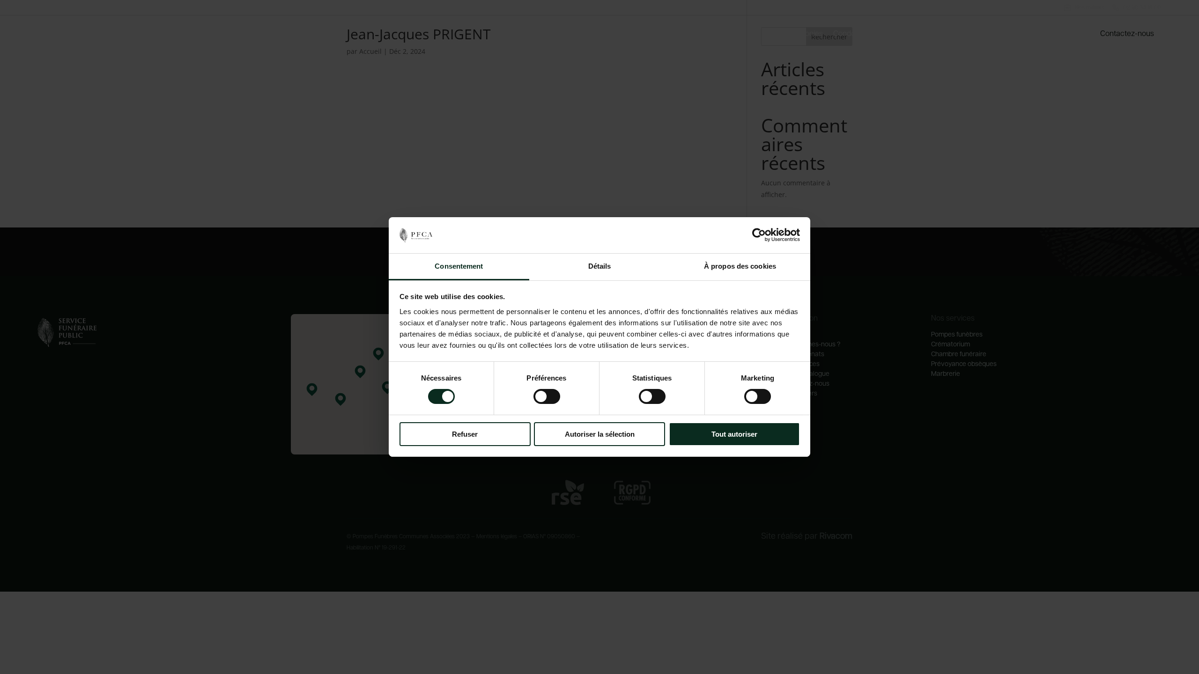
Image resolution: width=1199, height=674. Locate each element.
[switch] (546, 396)
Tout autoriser (734, 434)
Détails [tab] (599, 266)
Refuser (465, 434)
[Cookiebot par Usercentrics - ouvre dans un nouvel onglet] (759, 235)
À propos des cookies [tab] (740, 266)
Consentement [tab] (459, 266)
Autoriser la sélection (600, 434)
